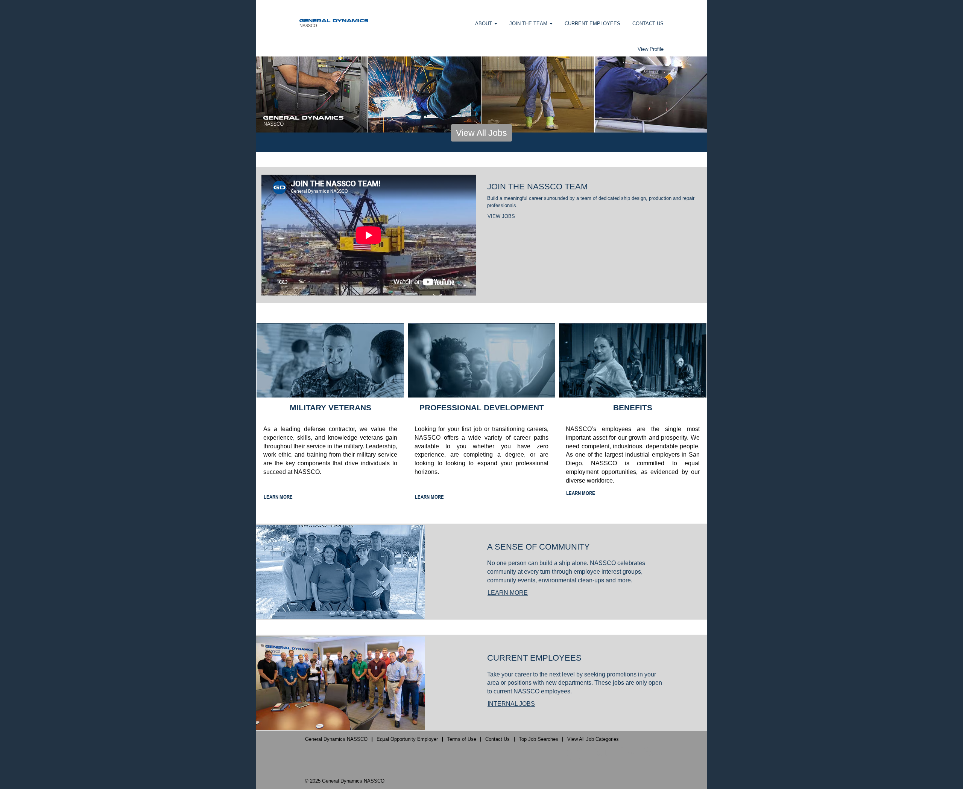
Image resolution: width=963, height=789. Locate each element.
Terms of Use (461, 739)
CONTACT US (648, 23)
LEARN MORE (278, 497)
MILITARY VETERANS (330, 407)
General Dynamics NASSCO (336, 739)
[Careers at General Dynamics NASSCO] (334, 22)
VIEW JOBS (501, 216)
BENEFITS (632, 407)
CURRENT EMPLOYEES (592, 23)
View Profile (651, 49)
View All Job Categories (593, 739)
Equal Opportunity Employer (407, 739)
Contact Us (497, 739)
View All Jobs (481, 133)
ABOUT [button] (484, 23)
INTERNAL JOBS (511, 704)
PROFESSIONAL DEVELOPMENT (481, 407)
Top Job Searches (538, 739)
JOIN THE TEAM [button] (529, 23)
